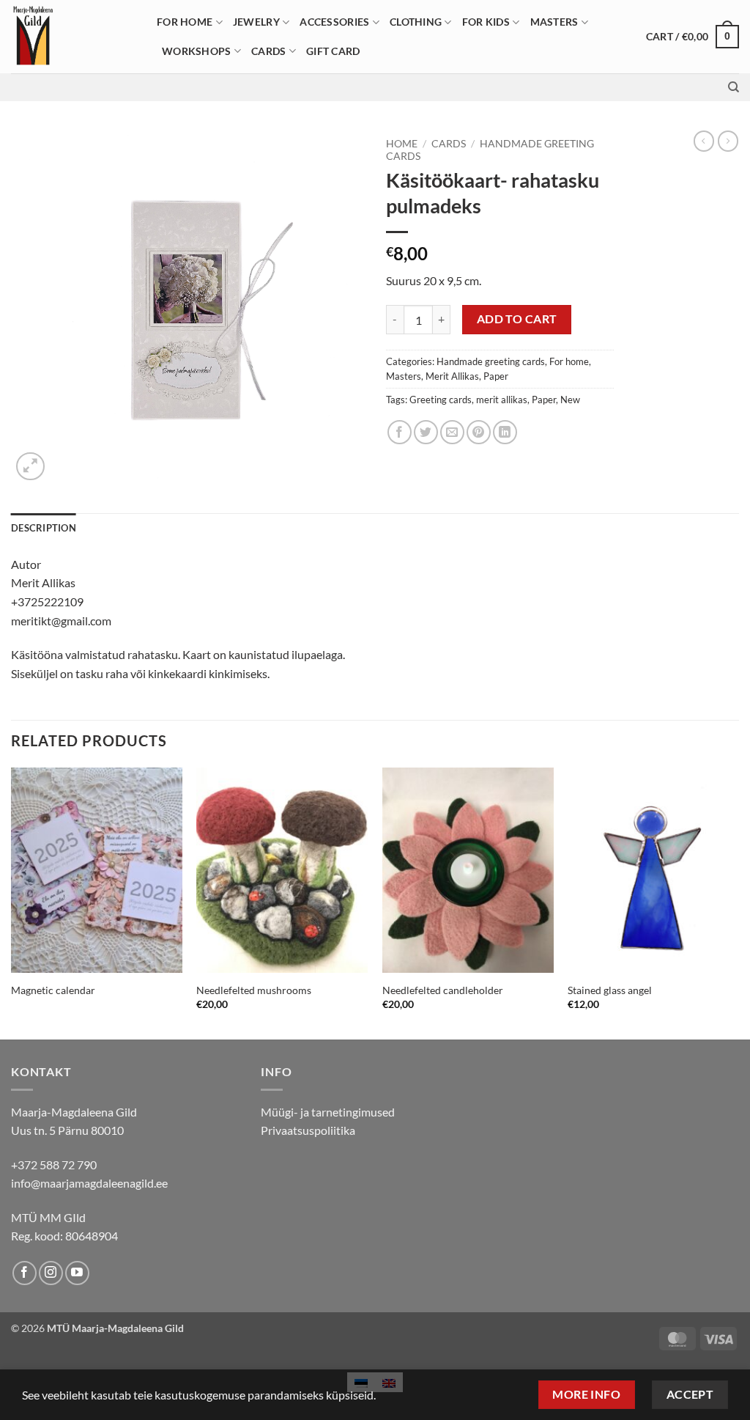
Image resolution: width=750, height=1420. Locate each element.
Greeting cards (440, 399)
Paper (495, 376)
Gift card (333, 51)
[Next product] (704, 140)
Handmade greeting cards (491, 361)
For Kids (486, 21)
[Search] (733, 87)
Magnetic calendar (53, 990)
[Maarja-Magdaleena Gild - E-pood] (73, 36)
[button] (692, 37)
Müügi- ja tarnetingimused (328, 1112)
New (570, 399)
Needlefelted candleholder (442, 990)
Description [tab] (43, 528)
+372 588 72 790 (54, 1164)
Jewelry (256, 21)
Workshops (196, 51)
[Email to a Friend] (452, 432)
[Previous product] (728, 140)
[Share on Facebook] (399, 432)
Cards (268, 51)
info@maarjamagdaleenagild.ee (89, 1183)
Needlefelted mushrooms (253, 990)
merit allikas (501, 399)
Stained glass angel (610, 990)
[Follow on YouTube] (77, 1273)
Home (401, 144)
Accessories (334, 21)
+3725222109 (47, 601)
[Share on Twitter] (426, 432)
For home (184, 21)
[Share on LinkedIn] (505, 432)
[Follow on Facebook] (24, 1273)
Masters (554, 21)
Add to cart (517, 318)
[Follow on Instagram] (51, 1273)
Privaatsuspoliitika (308, 1130)
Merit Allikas (452, 376)
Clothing (416, 21)
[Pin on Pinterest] (479, 432)
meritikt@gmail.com (61, 621)
